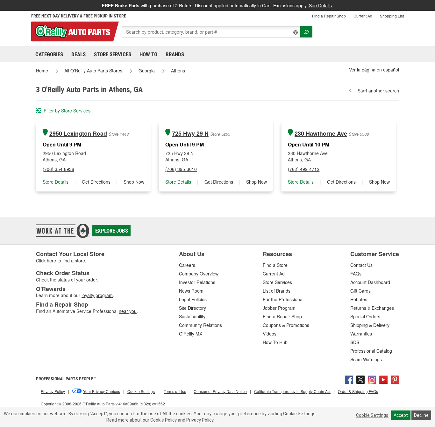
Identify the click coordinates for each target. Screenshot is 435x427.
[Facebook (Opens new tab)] (349, 379)
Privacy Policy (199, 420)
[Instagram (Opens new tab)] (372, 379)
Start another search (378, 90)
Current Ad (362, 15)
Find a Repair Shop (329, 15)
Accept (401, 415)
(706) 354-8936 (58, 169)
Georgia (147, 70)
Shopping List (392, 15)
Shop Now (134, 182)
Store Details (55, 182)
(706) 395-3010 (181, 169)
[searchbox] (211, 31)
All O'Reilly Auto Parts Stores (93, 70)
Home (42, 70)
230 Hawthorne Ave (321, 134)
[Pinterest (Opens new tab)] (395, 379)
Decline (421, 415)
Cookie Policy (163, 420)
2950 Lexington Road (78, 134)
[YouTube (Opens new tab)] (383, 379)
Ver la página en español (374, 69)
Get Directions (96, 182)
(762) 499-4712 (303, 169)
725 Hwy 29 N (190, 134)
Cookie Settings (372, 415)
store (80, 260)
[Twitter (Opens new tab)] (360, 379)
